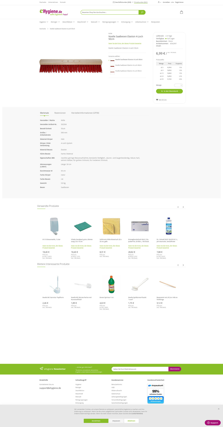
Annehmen (96, 421)
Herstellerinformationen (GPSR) (85, 113)
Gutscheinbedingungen (120, 403)
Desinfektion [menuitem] (67, 22)
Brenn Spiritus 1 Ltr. (107, 297)
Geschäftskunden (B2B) (123, 2)
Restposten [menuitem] (155, 22)
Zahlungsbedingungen (119, 397)
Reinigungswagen (81, 400)
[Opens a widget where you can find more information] (213, 423)
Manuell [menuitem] (94, 22)
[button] (159, 2)
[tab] (44, 112)
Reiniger (78, 387)
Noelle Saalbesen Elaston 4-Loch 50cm (128, 59)
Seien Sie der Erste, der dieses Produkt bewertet (124, 43)
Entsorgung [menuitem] (125, 22)
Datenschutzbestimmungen (94, 372)
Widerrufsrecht (117, 390)
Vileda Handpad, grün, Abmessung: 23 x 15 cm (82, 240)
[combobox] (113, 12)
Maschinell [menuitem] (81, 22)
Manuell (78, 397)
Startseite (42, 2)
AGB (113, 387)
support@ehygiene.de (50, 388)
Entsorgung (79, 403)
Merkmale (44, 113)
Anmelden (166, 2)
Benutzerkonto (117, 384)
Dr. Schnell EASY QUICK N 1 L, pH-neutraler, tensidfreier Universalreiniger (167, 241)
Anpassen (116, 421)
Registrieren (179, 2)
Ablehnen (131, 421)
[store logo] (57, 12)
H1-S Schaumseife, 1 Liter (51, 239)
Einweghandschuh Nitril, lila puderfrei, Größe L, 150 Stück (138, 240)
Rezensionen (60, 113)
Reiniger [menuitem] (54, 22)
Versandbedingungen (119, 400)
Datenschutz (116, 394)
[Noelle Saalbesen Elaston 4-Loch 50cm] (112, 60)
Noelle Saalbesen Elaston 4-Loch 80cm (128, 71)
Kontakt (63, 2)
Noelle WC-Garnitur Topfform (53, 297)
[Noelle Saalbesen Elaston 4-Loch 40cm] (112, 66)
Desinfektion (79, 390)
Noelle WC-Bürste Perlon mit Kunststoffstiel (81, 298)
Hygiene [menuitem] (42, 22)
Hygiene (78, 384)
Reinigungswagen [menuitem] (109, 22)
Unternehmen (53, 2)
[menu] (111, 22)
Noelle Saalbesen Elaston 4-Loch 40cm (128, 65)
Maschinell (79, 394)
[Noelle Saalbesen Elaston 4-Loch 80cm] (112, 72)
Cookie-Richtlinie (137, 413)
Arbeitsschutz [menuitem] (140, 22)
